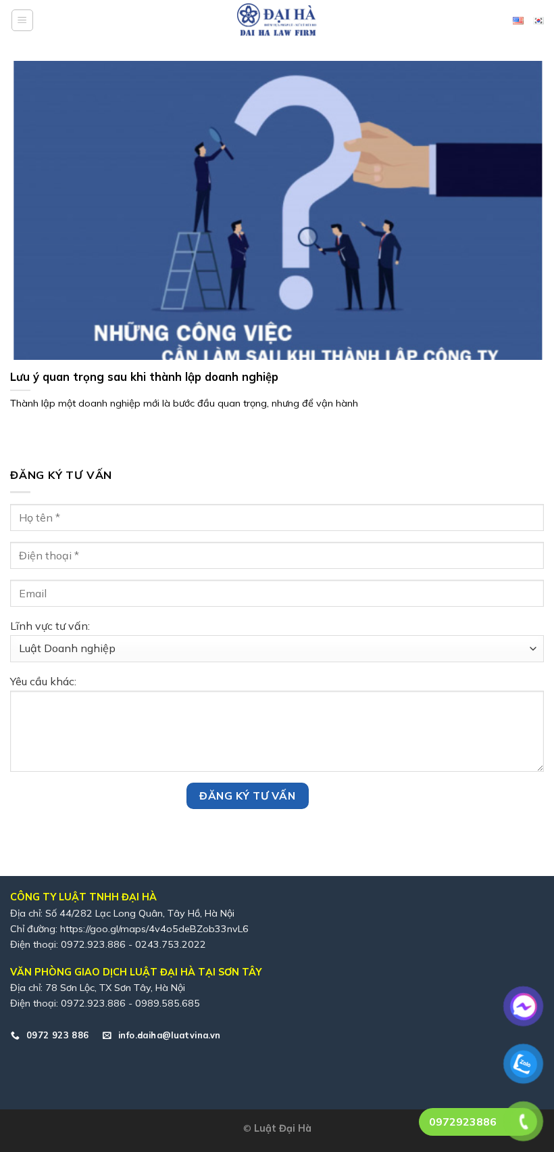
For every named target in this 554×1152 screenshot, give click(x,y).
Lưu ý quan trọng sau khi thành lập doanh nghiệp (144, 376)
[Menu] (22, 20)
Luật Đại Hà (282, 1128)
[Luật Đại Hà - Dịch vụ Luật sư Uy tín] (277, 20)
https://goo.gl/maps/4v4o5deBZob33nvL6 (154, 929)
